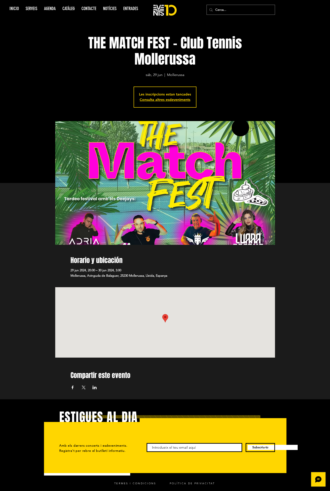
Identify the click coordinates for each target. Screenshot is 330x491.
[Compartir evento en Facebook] (72, 387)
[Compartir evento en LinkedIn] (94, 387)
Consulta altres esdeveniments (165, 100)
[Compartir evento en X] (83, 387)
